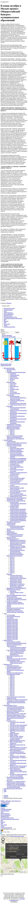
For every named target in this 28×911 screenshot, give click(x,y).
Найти (17, 332)
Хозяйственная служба (16, 496)
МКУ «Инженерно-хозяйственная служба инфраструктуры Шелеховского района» (18, 771)
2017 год (12, 560)
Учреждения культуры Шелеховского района (16, 581)
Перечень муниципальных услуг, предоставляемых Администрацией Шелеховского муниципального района (16, 717)
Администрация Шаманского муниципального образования (18, 519)
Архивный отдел (14, 464)
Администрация (8, 440)
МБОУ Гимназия (14, 733)
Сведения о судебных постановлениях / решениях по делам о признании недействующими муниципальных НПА (17, 702)
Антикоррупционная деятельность (13, 788)
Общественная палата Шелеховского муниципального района (16, 659)
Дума (5, 613)
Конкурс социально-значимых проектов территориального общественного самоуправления (15, 437)
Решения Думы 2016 (12, 625)
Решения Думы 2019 (12, 629)
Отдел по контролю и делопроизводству (15, 481)
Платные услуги (11, 720)
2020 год (12, 564)
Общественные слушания (13, 641)
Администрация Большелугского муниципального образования (18, 508)
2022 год (12, 567)
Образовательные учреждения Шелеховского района (18, 579)
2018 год (12, 561)
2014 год (12, 692)
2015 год (12, 557)
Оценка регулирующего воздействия (16, 443)
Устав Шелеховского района (14, 667)
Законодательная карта (13, 665)
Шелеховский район (9, 368)
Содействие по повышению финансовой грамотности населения (16, 598)
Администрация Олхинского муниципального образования (18, 511)
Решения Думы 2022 (12, 633)
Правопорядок (11, 531)
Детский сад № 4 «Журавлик (17, 756)
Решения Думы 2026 (12, 639)
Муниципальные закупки (13, 589)
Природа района (14, 378)
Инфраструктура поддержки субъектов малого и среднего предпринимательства (17, 547)
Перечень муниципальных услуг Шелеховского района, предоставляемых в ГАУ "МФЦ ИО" (16, 712)
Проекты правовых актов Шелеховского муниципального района (15, 670)
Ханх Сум (12, 385)
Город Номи (13, 383)
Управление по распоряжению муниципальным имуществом (18, 459)
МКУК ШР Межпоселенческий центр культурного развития (18, 748)
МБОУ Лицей (13, 735)
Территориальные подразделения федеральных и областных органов (18, 398)
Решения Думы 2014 (12, 622)
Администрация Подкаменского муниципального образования (18, 514)
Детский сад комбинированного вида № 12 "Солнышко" (18, 775)
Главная (3, 808)
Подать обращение (12, 596)
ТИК (5, 791)
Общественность (8, 640)
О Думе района (11, 615)
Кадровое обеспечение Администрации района (16, 576)
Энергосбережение (12, 533)
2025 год (12, 433)
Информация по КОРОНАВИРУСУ (16, 588)
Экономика (13, 373)
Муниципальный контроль (14, 444)
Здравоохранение (14, 375)
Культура (12, 379)
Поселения (10, 406)
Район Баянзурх (14, 386)
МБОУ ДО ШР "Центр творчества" (16, 742)
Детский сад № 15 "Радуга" (17, 729)
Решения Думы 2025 (12, 637)
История (9, 371)
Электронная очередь (6, 827)
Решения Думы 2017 (12, 626)
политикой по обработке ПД (17, 899)
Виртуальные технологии (17, 836)
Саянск (12, 390)
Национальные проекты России (15, 608)
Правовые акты (8, 664)
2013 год (12, 694)
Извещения (13, 591)
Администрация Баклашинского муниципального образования (18, 517)
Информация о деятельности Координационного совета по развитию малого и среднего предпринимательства (18, 542)
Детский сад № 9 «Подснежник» (18, 725)
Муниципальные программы (14, 555)
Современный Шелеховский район (16, 372)
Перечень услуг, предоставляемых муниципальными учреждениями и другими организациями (16, 786)
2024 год (12, 431)
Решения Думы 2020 (12, 630)
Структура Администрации (14, 445)
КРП (5, 790)
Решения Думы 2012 (12, 619)
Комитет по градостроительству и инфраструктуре (18, 473)
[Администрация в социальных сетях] (1, 830)
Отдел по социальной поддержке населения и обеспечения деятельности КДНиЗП (17, 455)
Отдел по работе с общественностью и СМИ (17, 487)
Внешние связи (11, 382)
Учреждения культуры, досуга (18, 404)
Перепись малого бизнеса (17, 554)
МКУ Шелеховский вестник (17, 740)
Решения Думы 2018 (12, 627)
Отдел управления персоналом (18, 495)
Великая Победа (11, 369)
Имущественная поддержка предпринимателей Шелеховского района (17, 551)
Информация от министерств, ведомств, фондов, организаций (15, 611)
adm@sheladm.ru (5, 803)
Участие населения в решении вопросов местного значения (18, 648)
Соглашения (10, 617)
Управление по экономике (17, 461)
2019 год (12, 562)
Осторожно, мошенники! (13, 609)
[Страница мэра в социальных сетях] (1, 833)
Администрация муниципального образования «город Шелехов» (18, 503)
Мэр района (13, 447)
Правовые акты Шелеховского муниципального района (15, 673)
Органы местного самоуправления (16, 500)
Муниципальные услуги (10, 705)
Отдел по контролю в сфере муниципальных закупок (17, 478)
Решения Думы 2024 (12, 636)
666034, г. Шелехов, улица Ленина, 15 (11, 801)
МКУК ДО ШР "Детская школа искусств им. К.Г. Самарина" (18, 766)
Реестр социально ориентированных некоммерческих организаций (16, 498)
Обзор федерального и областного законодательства (16, 697)
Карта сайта (4, 824)
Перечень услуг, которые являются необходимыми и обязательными (16, 782)
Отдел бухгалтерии (15, 465)
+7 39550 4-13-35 (5, 802)
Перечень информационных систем (16, 595)
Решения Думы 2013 (12, 620)
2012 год (12, 695)
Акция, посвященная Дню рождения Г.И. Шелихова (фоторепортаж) (17, 653)
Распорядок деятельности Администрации (13, 522)
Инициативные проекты (13, 428)
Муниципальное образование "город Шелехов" (18, 408)
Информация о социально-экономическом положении (14, 425)
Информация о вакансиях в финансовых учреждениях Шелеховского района (17, 585)
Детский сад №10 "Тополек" (17, 726)
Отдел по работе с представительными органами (18, 490)
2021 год (12, 565)
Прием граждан (11, 524)
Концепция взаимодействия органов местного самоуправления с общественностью (16, 645)
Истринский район (15, 393)
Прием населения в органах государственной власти (17, 526)
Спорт (11, 380)
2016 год (12, 558)
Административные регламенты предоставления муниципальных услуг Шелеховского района (15, 708)
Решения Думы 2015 (12, 623)
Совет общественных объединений (16, 650)
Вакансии (9, 574)
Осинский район (14, 389)
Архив (2, 826)
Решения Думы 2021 (12, 632)
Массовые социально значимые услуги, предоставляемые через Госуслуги (15, 779)
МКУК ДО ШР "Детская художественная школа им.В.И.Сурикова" (16, 738)
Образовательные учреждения (18, 403)
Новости (9, 303)
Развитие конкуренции (16, 536)
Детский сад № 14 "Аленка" (17, 728)
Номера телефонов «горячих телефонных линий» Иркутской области (15, 604)
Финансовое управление (16, 462)
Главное (9, 606)
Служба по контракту (12, 601)
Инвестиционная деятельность (15, 534)
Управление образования (16, 451)
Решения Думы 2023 (12, 634)
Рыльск (12, 387)
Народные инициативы (13, 427)
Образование (13, 376)
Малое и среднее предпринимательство (13, 538)
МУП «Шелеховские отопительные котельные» (17, 751)
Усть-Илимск (13, 392)
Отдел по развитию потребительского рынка (16, 493)
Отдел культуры (14, 476)
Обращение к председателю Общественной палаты (17, 662)
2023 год (12, 430)
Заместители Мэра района (17, 448)
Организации (10, 395)
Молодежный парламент (13, 616)
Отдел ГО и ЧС (14, 475)
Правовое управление (16, 450)
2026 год (12, 434)
